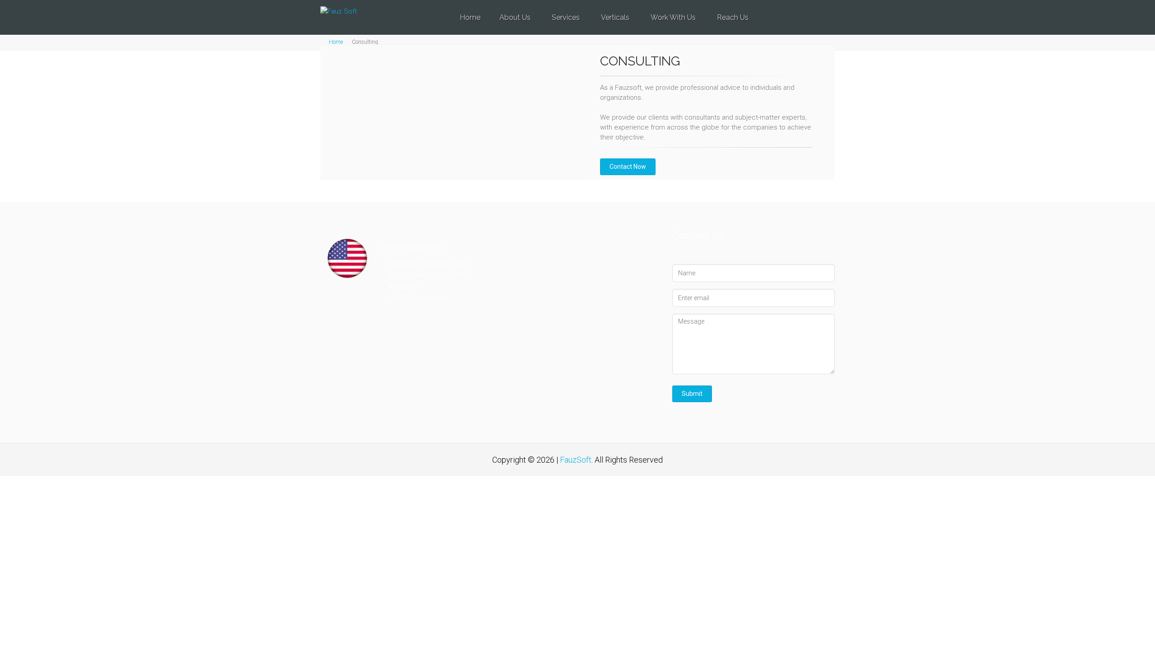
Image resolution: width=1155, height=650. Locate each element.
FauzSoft (575, 459)
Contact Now (628, 166)
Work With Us (673, 17)
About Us (515, 17)
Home (470, 17)
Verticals (615, 17)
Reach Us (732, 17)
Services (566, 17)
